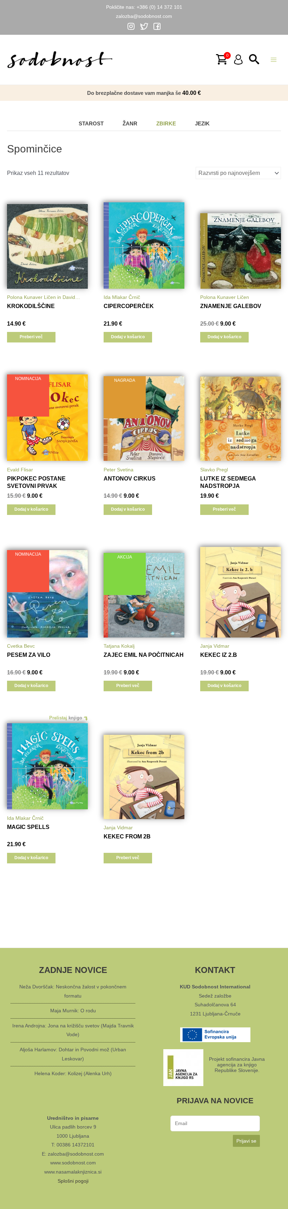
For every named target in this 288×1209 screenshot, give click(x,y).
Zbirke (166, 123)
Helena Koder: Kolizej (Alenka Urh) (73, 1073)
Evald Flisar (20, 469)
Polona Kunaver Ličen (224, 297)
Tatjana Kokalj (119, 646)
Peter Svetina (118, 469)
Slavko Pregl (214, 469)
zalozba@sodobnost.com (144, 16)
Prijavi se (246, 1141)
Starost (91, 123)
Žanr (130, 123)
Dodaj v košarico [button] (128, 336)
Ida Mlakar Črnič (122, 297)
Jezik (202, 123)
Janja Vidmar (214, 646)
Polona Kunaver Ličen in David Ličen (41, 298)
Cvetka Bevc (21, 646)
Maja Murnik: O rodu (73, 1010)
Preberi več (31, 336)
